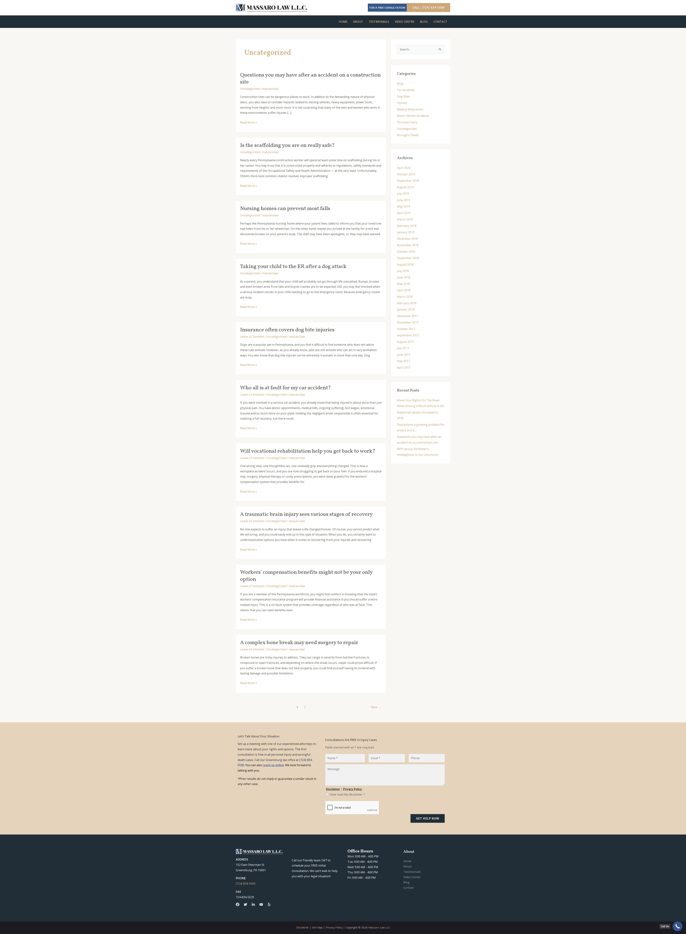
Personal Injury (407, 122)
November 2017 (407, 322)
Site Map (317, 927)
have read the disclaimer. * (347, 794)
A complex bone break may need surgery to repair (299, 642)
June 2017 (403, 355)
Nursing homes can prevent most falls (285, 208)
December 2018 (407, 239)
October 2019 (406, 174)
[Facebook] (237, 904)
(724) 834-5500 (245, 884)
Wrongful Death (408, 135)
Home (343, 22)
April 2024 (403, 168)
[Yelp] (269, 904)
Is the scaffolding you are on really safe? (287, 145)
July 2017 (403, 348)
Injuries (402, 103)
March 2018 (405, 297)
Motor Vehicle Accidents (413, 116)
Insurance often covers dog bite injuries (287, 330)
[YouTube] (261, 904)
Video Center (404, 22)
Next (376, 707)
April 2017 (403, 367)
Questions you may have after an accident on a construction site (310, 78)
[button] (427, 7)
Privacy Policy (334, 927)
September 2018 (408, 258)
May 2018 (403, 284)
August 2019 (405, 187)
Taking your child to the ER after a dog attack (293, 266)
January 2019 (405, 232)
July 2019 (403, 194)
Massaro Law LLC (379, 927)
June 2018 (403, 277)
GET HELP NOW (427, 818)
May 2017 (403, 361)
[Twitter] (245, 904)
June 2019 (403, 200)
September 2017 (408, 335)
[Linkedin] (253, 904)
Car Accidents (406, 90)
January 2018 (405, 310)
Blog (424, 22)
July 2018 (403, 271)
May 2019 (403, 206)
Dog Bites (403, 96)
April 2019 (403, 213)
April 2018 (403, 290)
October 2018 (406, 252)
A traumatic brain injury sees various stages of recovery (306, 514)
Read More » (248, 122)
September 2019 (408, 181)
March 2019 (405, 219)
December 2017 (407, 316)
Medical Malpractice (410, 109)
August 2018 (405, 264)
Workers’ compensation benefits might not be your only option (306, 576)
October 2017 (406, 329)
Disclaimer (302, 927)
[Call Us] (677, 926)
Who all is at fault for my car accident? (285, 388)
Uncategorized (250, 89)
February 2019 (406, 226)
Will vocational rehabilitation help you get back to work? (307, 451)
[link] (273, 765)
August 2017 (405, 342)
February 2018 (406, 303)
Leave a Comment (252, 337)
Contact (440, 22)
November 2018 (407, 245)
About (358, 22)
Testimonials (379, 22)
